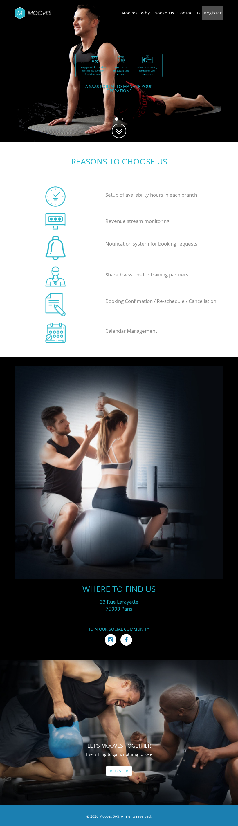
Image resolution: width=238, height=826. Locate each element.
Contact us (189, 13)
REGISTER (119, 771)
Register (213, 13)
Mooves (129, 13)
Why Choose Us (157, 13)
